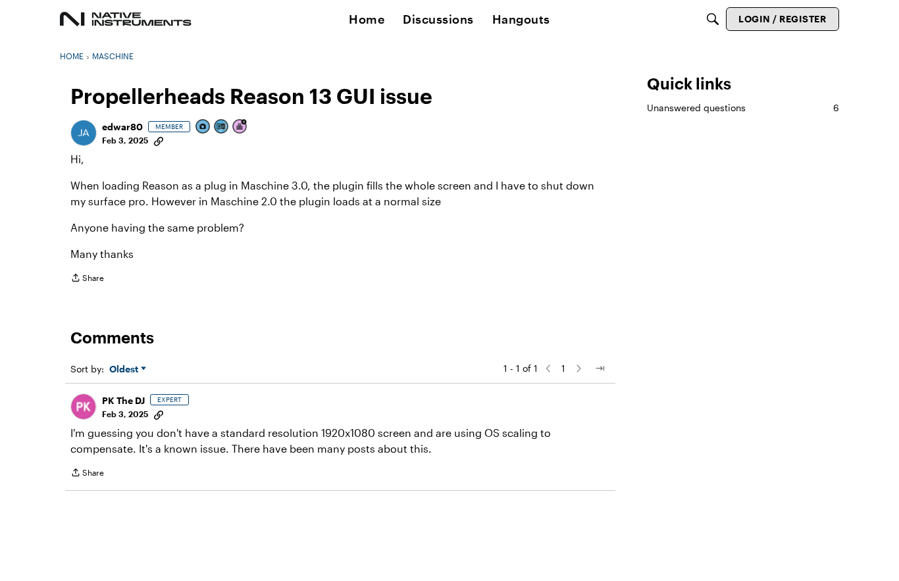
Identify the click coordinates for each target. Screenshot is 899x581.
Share (87, 279)
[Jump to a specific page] (599, 368)
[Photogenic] (203, 127)
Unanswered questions (743, 107)
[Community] (126, 19)
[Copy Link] (159, 140)
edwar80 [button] (122, 126)
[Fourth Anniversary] (240, 127)
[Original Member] (222, 127)
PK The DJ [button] (123, 400)
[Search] (713, 19)
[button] (83, 133)
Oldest (125, 369)
